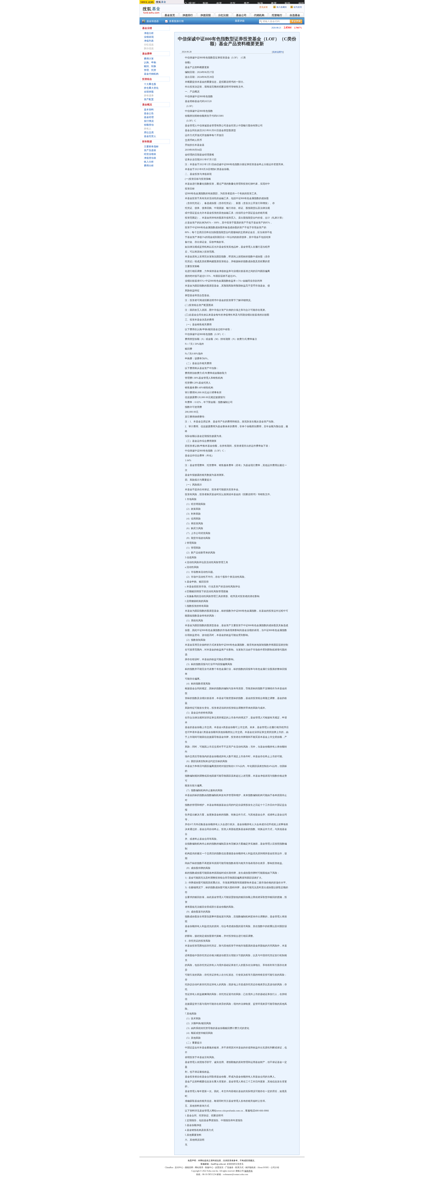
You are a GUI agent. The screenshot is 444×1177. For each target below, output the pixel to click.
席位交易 (149, 132)
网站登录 (199, 1167)
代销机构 (259, 15)
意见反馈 (263, 7)
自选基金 (295, 15)
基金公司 (241, 15)
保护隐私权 (250, 1167)
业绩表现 (149, 37)
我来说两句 (278, 52)
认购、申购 (150, 62)
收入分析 (149, 161)
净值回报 (205, 15)
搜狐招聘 (189, 1167)
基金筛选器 (153, 21)
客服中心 (209, 1167)
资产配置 (149, 99)
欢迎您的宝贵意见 (235, 1164)
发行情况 (149, 121)
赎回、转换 (150, 66)
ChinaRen (169, 1167)
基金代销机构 (151, 74)
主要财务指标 (151, 146)
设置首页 (219, 1167)
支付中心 (179, 1167)
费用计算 (149, 58)
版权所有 (248, 1171)
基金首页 (170, 15)
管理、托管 (150, 70)
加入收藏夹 (281, 7)
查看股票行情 (176, 21)
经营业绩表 (150, 154)
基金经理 (149, 117)
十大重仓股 (150, 84)
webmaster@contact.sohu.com (235, 1174)
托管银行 (277, 15)
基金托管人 (150, 136)
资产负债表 (150, 150)
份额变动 (149, 125)
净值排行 (187, 15)
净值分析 (149, 33)
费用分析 (149, 165)
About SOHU (263, 1167)
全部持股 (149, 91)
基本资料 (149, 109)
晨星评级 (240, 21)
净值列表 (149, 41)
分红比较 (223, 15)
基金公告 (149, 113)
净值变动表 (150, 158)
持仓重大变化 (151, 88)
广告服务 (229, 1167)
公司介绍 (275, 1167)
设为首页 (298, 7)
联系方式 (239, 1167)
